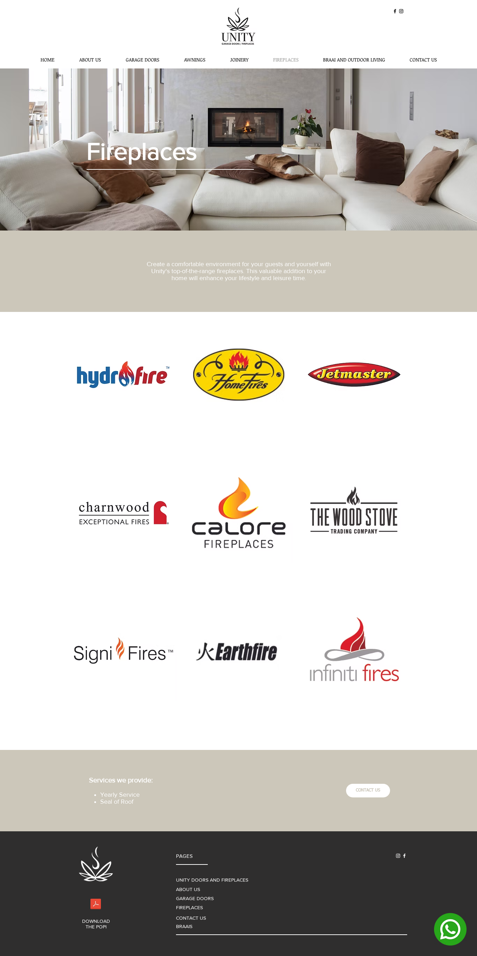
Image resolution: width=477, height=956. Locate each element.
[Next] (437, 149)
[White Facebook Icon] (404, 856)
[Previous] (39, 149)
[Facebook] (395, 11)
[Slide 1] (238, 216)
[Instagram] (401, 11)
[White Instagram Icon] (398, 856)
